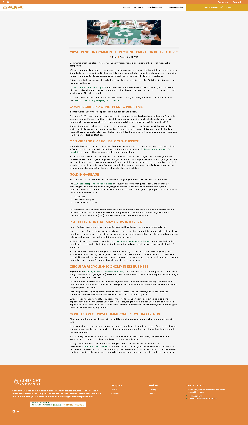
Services (137, 7)
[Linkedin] (3, 2)
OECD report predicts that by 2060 (89, 87)
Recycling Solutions (154, 7)
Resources (223, 2)
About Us (126, 7)
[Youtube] (8, 2)
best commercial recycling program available (96, 100)
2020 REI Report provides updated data (93, 183)
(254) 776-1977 (225, 7)
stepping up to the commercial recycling (104, 271)
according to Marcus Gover (95, 346)
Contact (237, 2)
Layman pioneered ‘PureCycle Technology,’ (131, 241)
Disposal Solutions (176, 7)
